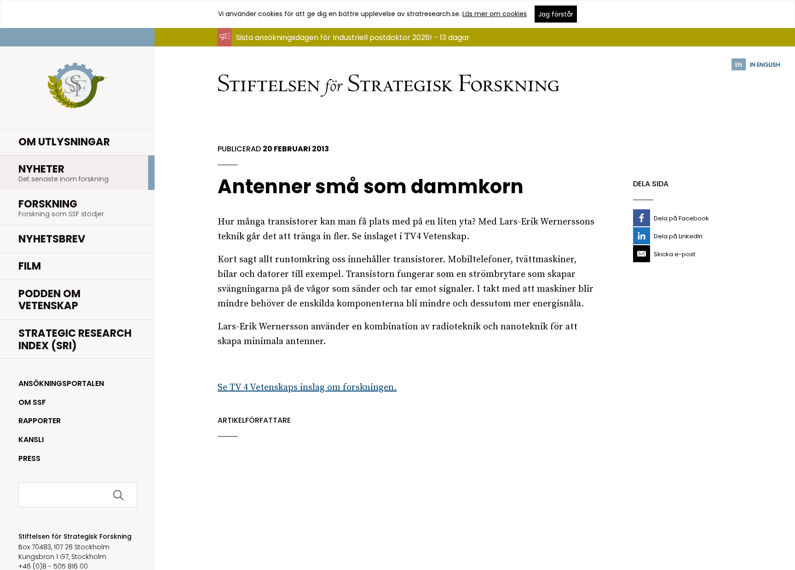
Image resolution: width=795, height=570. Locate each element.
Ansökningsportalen (61, 383)
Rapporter (39, 420)
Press (29, 458)
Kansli (31, 439)
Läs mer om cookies (494, 13)
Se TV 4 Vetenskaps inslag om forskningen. (307, 387)
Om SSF (32, 402)
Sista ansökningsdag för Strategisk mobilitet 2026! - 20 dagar (346, 46)
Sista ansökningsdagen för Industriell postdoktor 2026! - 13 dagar (353, 37)
